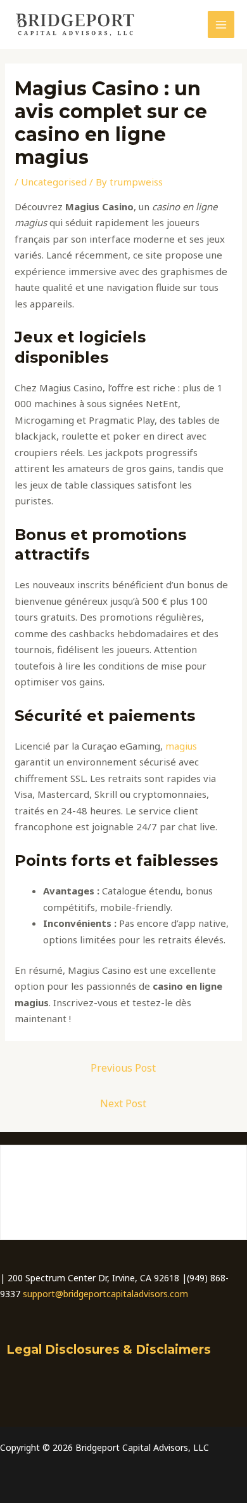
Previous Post (123, 1068)
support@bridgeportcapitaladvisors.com (105, 1294)
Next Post (123, 1103)
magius (181, 745)
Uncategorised (54, 181)
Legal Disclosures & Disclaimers (108, 1349)
